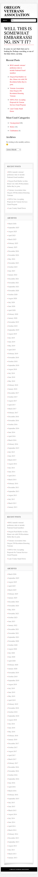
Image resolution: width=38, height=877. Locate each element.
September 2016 (13, 428)
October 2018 (12, 361)
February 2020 (13, 314)
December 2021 (13, 279)
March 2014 (12, 479)
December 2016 (13, 416)
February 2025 (13, 243)
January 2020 (12, 318)
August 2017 (12, 401)
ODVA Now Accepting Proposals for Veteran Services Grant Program (18, 102)
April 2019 (12, 349)
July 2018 (11, 373)
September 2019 (13, 330)
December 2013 (13, 487)
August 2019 (12, 334)
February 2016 (13, 444)
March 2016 (12, 440)
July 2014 (11, 468)
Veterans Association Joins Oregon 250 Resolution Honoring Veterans (18, 192)
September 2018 (13, 365)
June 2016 (11, 432)
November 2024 (13, 255)
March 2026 (12, 223)
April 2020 (12, 310)
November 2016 (13, 420)
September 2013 (13, 491)
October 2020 (12, 294)
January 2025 (12, 247)
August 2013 (12, 495)
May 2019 (11, 345)
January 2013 (12, 507)
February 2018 (13, 385)
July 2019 (11, 338)
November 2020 (13, 290)
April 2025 (12, 235)
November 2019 (13, 322)
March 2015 (12, 460)
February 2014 (13, 483)
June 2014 (11, 471)
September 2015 (13, 448)
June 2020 (11, 306)
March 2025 (12, 239)
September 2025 (13, 227)
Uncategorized (15, 123)
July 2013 (11, 499)
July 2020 (11, 302)
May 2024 (11, 259)
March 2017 (12, 408)
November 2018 (13, 357)
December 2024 (13, 251)
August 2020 (12, 298)
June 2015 (11, 456)
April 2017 (12, 405)
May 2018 (11, 381)
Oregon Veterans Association (16, 11)
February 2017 (13, 412)
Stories (12, 127)
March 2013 (12, 503)
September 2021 (13, 286)
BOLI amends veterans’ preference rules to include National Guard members (16, 174)
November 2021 (13, 282)
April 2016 (12, 436)
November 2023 (13, 263)
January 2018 (12, 389)
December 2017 (13, 393)
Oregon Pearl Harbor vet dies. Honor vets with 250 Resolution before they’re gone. (17, 183)
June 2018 (11, 377)
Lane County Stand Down (17, 208)
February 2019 (13, 353)
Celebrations (14, 130)
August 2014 (12, 464)
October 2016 (12, 424)
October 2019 (12, 326)
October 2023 (12, 267)
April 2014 (12, 475)
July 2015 (11, 452)
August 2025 (12, 231)
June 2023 (11, 271)
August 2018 (12, 369)
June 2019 (11, 342)
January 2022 (12, 275)
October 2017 (12, 397)
